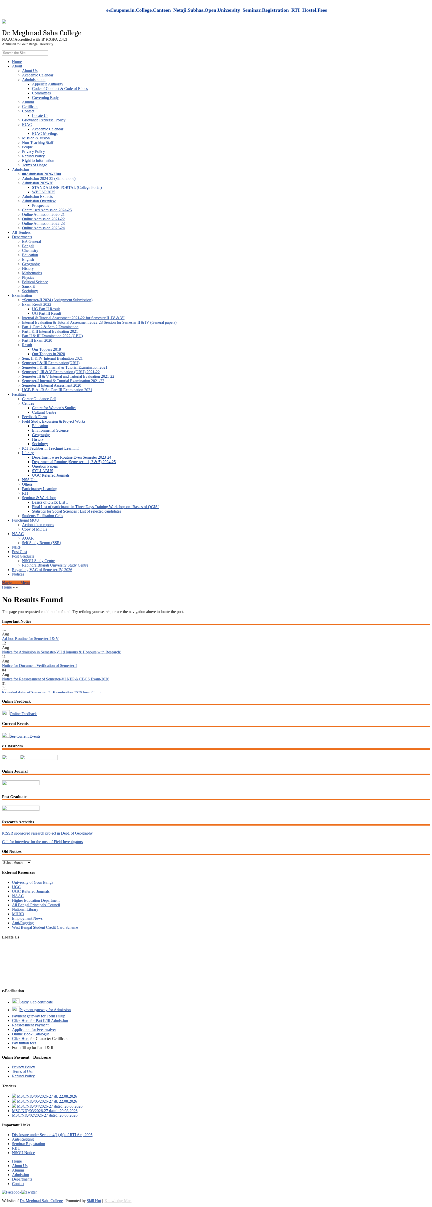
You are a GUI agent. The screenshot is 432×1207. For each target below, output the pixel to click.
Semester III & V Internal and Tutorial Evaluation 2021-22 (68, 376)
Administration (34, 79)
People (27, 147)
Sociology (30, 291)
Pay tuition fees (24, 1043)
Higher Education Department (36, 900)
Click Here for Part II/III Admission (40, 1020)
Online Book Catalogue (31, 1034)
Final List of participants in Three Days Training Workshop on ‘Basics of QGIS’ (95, 507)
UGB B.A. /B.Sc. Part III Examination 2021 (57, 390)
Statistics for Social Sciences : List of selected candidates (76, 511)
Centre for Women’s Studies (54, 408)
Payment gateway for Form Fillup (38, 1016)
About (17, 66)
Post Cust (19, 552)
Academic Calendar (37, 75)
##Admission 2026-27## (41, 174)
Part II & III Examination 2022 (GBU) (52, 336)
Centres (28, 403)
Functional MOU (25, 520)
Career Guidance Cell (39, 399)
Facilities (19, 394)
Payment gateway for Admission (45, 1010)
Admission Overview (39, 201)
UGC (16, 887)
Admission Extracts (37, 196)
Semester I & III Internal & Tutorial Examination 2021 (65, 367)
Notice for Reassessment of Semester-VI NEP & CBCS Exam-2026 (55, 669)
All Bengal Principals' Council (36, 905)
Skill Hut (94, 1201)
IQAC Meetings (45, 133)
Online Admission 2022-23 (43, 223)
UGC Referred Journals (51, 475)
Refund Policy (33, 156)
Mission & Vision (36, 138)
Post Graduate (23, 556)
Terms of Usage (34, 165)
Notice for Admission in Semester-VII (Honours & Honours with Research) (61, 642)
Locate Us (40, 115)
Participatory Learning (39, 489)
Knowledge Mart (118, 1201)
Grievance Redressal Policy (44, 120)
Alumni (28, 102)
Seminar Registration (28, 1144)
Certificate (30, 106)
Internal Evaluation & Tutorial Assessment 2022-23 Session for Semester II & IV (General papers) (99, 322)
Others (27, 484)
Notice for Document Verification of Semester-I (39, 655)
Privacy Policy (33, 151)
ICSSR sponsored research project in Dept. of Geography (47, 833)
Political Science (35, 282)
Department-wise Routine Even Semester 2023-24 (71, 457)
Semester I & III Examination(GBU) (51, 363)
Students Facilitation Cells (42, 516)
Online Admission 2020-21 (43, 214)
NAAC (18, 534)
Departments (22, 237)
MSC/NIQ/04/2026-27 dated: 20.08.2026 (49, 1106)
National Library (25, 909)
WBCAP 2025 (43, 192)
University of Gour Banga (32, 882)
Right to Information (38, 160)
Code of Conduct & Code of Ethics (60, 88)
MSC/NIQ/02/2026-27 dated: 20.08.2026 (45, 1115)
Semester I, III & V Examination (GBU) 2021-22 (61, 372)
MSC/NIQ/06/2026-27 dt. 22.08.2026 (47, 1096)
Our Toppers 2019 (46, 349)
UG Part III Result (46, 313)
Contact (28, 111)
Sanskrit (28, 286)
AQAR (28, 538)
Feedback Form (34, 417)
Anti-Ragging (23, 923)
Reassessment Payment (30, 1025)
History (28, 268)
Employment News (27, 918)
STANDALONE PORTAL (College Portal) (67, 187)
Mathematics (32, 273)
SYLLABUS (42, 471)
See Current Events (25, 736)
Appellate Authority (47, 84)
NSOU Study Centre (38, 561)
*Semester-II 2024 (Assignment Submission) (57, 300)
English (28, 259)
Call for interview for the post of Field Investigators (42, 842)
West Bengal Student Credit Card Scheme (45, 927)
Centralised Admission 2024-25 (47, 210)
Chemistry (30, 250)
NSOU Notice (23, 1153)
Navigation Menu (16, 583)
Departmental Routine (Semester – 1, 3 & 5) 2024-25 (74, 462)
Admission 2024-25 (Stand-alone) (49, 178)
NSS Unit (30, 480)
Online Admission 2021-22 (43, 219)
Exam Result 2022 (36, 304)
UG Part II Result (46, 309)
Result (27, 345)
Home (17, 61)
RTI (25, 493)
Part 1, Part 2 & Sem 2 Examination (50, 327)
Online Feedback (23, 714)
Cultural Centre (44, 412)
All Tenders (21, 232)
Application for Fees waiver (34, 1029)
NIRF (16, 547)
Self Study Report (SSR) (41, 543)
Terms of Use (22, 1071)
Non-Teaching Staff (37, 142)
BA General (31, 241)
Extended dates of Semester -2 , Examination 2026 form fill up (51, 682)
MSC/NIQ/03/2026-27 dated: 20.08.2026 (45, 1111)
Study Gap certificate (36, 1002)
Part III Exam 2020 (37, 340)
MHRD (18, 914)
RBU (16, 1148)
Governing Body (45, 97)
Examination (22, 295)
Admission (20, 169)
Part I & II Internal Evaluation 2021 (50, 331)
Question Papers (45, 466)
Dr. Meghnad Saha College (41, 1201)
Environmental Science (50, 430)
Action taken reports (38, 525)
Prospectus (40, 205)
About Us (30, 70)
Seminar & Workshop (39, 498)
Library (28, 453)
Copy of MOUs (34, 529)
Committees (41, 93)
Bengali (28, 246)
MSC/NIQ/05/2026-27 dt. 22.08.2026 (47, 1101)
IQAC (27, 124)
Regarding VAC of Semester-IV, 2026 (42, 570)
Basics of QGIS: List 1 (50, 502)
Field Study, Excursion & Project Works (53, 421)
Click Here (20, 1038)
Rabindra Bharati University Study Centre (55, 565)
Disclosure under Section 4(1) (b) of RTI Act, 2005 (52, 1135)
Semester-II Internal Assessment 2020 (51, 385)
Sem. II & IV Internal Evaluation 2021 (52, 358)
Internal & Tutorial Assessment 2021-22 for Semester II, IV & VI (73, 318)
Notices (18, 574)
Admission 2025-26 (37, 183)
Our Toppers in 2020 (48, 354)
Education (30, 255)
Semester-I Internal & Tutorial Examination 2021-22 (63, 381)
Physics (28, 277)
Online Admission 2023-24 (43, 228)
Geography (31, 264)
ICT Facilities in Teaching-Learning (50, 448)
